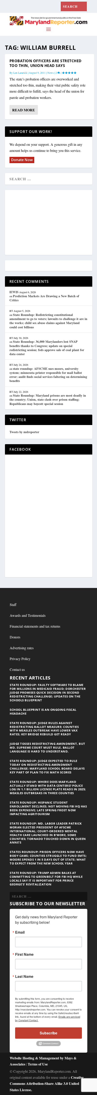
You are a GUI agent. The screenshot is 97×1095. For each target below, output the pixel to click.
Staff (13, 604)
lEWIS (13, 292)
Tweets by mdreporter (24, 432)
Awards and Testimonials (28, 615)
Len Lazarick (20, 72)
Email (20, 932)
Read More (23, 109)
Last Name (24, 976)
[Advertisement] (48, 222)
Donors (15, 637)
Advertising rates (22, 647)
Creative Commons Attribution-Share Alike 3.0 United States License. (47, 1083)
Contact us (17, 669)
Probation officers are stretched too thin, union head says (45, 63)
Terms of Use (38, 1064)
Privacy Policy (20, 658)
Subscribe (48, 1033)
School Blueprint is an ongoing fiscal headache (43, 712)
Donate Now (22, 159)
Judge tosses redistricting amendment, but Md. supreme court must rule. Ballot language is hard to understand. (47, 747)
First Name (24, 954)
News (50, 72)
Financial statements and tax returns (35, 626)
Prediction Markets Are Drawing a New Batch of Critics (44, 298)
